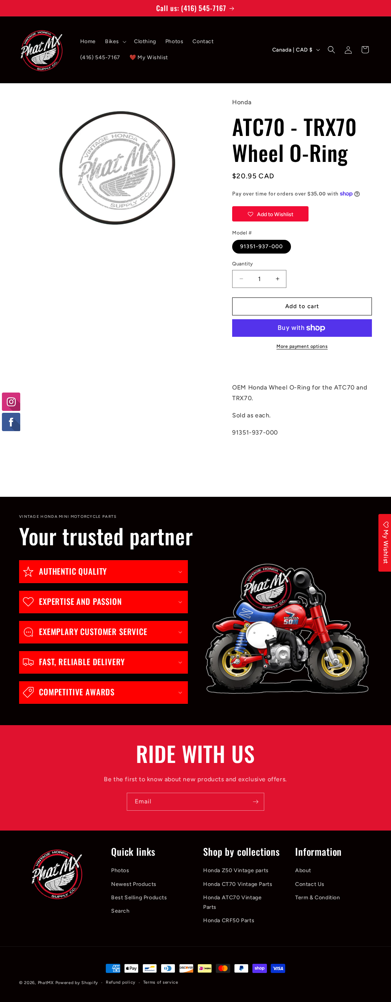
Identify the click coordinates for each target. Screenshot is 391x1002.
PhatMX (46, 982)
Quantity (242, 264)
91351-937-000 (261, 246)
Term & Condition (317, 897)
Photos (120, 870)
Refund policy (121, 982)
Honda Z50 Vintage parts (236, 870)
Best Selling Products (139, 897)
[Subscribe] (255, 802)
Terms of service (160, 982)
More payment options (302, 346)
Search (120, 911)
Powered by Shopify (77, 982)
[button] (114, 42)
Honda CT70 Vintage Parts (237, 884)
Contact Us (310, 884)
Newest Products (134, 884)
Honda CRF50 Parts (228, 920)
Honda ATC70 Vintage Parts (232, 902)
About (303, 870)
